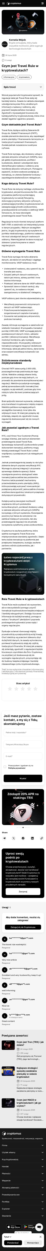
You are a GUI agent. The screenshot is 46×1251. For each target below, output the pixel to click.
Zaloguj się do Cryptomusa (23, 927)
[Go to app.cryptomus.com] (14, 3)
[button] (23, 87)
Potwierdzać (13, 1242)
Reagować (6, 948)
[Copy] (41, 838)
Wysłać (23, 778)
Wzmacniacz (33, 1242)
